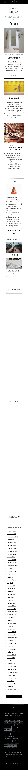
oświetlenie (7, 734)
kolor (14, 720)
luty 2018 (10, 583)
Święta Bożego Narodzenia (16, 757)
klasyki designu (8, 720)
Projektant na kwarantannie (14, 255)
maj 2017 (10, 591)
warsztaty (7, 750)
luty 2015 (10, 661)
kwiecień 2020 (11, 545)
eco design (17, 715)
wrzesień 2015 (11, 640)
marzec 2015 (11, 658)
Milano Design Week (17, 727)
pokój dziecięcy (15, 734)
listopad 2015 (11, 635)
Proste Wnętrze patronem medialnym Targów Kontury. (14, 518)
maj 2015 (10, 652)
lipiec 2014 (10, 681)
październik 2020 (12, 537)
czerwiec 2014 (11, 684)
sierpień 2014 (11, 678)
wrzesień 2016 (11, 614)
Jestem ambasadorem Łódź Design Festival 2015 (14, 288)
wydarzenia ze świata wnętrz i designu (13, 752)
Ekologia (7, 54)
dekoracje (7, 713)
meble (17, 725)
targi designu (18, 743)
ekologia (7, 718)
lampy (6, 725)
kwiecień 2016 (11, 623)
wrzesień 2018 (11, 568)
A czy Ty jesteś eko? (14, 58)
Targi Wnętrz (8, 748)
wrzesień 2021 (11, 531)
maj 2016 (10, 620)
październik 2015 (12, 637)
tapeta (11, 743)
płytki (14, 741)
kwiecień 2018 (11, 580)
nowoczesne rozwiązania (10, 732)
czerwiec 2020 (11, 542)
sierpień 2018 (11, 571)
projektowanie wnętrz (9, 736)
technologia (14, 748)
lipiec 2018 (10, 574)
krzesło (15, 722)
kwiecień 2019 (11, 554)
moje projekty (8, 729)
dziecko (11, 715)
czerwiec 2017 (11, 588)
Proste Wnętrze (15, 60)
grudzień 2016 (11, 606)
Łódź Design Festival (17, 754)
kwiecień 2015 (11, 655)
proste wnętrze (8, 741)
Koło (11, 722)
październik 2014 (12, 672)
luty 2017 (10, 600)
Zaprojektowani (8, 754)
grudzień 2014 (11, 666)
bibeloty (13, 711)
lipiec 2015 (10, 646)
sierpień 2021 (11, 534)
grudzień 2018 (11, 560)
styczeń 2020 (11, 548)
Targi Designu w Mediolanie (11, 745)
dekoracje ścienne (14, 713)
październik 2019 (12, 551)
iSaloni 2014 (13, 718)
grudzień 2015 (11, 632)
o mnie (18, 732)
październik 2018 (12, 565)
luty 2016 (10, 626)
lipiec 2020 (10, 539)
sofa (18, 741)
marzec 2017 (11, 597)
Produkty (12, 54)
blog (18, 711)
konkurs (18, 720)
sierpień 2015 (11, 643)
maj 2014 (10, 686)
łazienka (7, 757)
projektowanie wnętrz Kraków (11, 738)
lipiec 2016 (10, 617)
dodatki (6, 715)
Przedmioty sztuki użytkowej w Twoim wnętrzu (14, 272)
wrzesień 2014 (11, 675)
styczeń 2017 (11, 603)
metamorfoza (8, 727)
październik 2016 (12, 612)
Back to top (13, 766)
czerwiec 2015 (11, 649)
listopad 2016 (11, 609)
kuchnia (20, 722)
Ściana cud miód (14, 98)
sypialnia (7, 743)
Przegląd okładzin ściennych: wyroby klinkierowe (14, 148)
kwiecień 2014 (11, 689)
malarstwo (11, 725)
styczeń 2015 (11, 663)
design (21, 713)
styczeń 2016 (11, 629)
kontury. (6, 722)
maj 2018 (10, 577)
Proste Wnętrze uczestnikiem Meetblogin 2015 (14, 403)
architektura (7, 711)
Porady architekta (10, 144)
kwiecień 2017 (11, 594)
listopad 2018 (11, 563)
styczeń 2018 (11, 586)
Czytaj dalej (14, 75)
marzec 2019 (11, 557)
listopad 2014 (11, 669)
